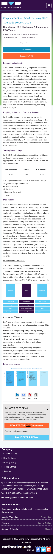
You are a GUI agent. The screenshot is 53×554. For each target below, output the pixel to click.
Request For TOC (26, 56)
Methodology (26, 49)
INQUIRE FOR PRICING (26, 437)
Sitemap (7, 471)
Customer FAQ (10, 453)
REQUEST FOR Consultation (26, 425)
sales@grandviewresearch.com (19, 497)
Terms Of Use (9, 467)
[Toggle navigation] (49, 5)
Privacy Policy (9, 462)
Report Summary (26, 43)
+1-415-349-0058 (12, 493)
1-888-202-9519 (30, 493)
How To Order (9, 458)
